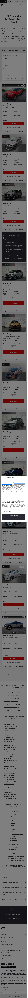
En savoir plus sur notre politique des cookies (10, 509)
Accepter (14, 518)
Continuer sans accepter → (13, 477)
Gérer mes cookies (13, 515)
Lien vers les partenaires (7, 511)
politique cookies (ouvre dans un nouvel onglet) (12, 502)
